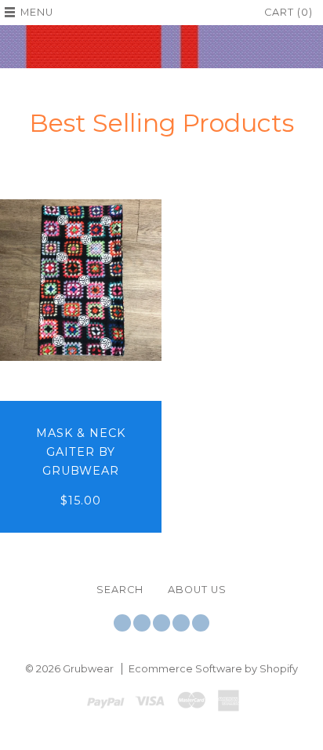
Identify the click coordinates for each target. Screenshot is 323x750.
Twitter (122, 623)
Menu (36, 12)
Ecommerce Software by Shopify (213, 669)
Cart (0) (288, 12)
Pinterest (181, 623)
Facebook (142, 623)
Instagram (161, 623)
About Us (197, 589)
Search (119, 589)
